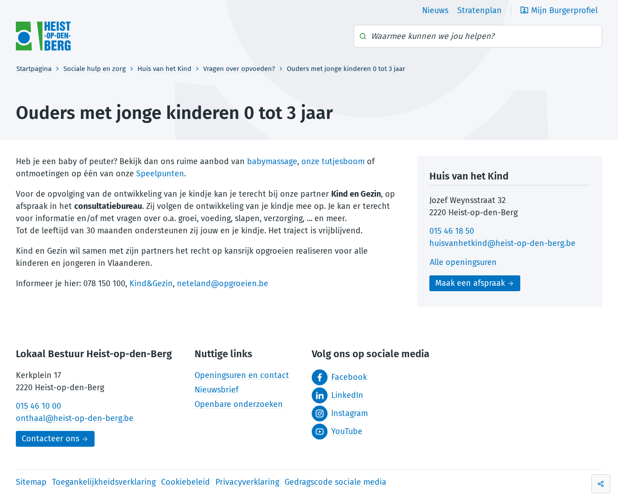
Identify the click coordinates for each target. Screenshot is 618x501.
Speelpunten (160, 174)
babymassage (272, 161)
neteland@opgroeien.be (222, 283)
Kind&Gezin (151, 283)
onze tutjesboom (333, 161)
